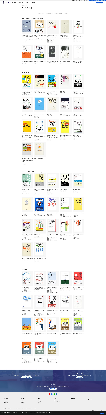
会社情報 (39, 398)
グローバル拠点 (39, 401)
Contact (100, 2)
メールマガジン (56, 401)
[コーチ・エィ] (7, 2)
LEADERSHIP (41, 13)
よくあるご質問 (4, 408)
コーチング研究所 (6, 402)
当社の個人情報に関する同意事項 (40, 412)
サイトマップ (34, 408)
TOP (22, 5)
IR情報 (55, 398)
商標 (22, 408)
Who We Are (6, 398)
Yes (102, 413)
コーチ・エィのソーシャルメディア (28, 408)
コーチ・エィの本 (23, 402)
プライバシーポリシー (10, 408)
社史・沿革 (39, 402)
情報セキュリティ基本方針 (17, 408)
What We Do (24, 5)
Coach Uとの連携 (6, 403)
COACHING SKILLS (58, 13)
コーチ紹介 (5, 401)
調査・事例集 (22, 403)
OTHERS (65, 13)
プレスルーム (39, 403)
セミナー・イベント (23, 401)
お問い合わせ (73, 398)
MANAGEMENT (49, 13)
